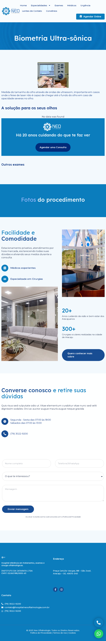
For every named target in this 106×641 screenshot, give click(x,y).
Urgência (85, 5)
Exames (59, 5)
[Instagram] (61, 589)
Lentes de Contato (32, 11)
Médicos (71, 5)
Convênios (51, 11)
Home (23, 5)
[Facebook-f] (55, 589)
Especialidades (39, 5)
